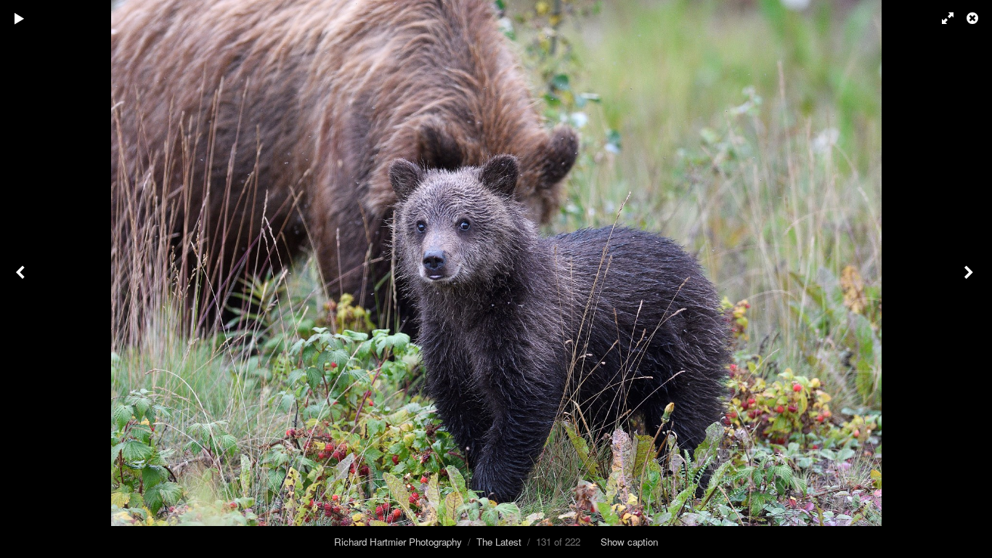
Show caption (629, 542)
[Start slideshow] (19, 18)
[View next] (970, 279)
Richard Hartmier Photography (398, 542)
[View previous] (22, 279)
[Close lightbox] (974, 18)
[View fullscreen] (941, 18)
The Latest (498, 542)
